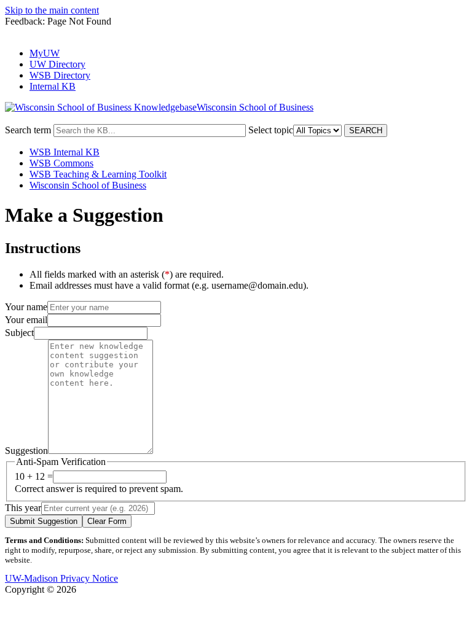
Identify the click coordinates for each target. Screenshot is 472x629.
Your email (26, 319)
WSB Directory (60, 75)
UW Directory (57, 64)
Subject (19, 332)
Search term (28, 130)
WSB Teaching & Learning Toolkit (98, 174)
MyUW (45, 53)
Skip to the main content (52, 10)
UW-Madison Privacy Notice (61, 578)
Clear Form (107, 521)
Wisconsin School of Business (88, 185)
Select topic (270, 130)
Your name (26, 307)
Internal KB (53, 86)
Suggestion (26, 450)
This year (23, 507)
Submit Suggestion (43, 521)
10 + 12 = (34, 476)
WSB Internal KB (65, 152)
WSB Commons (61, 163)
